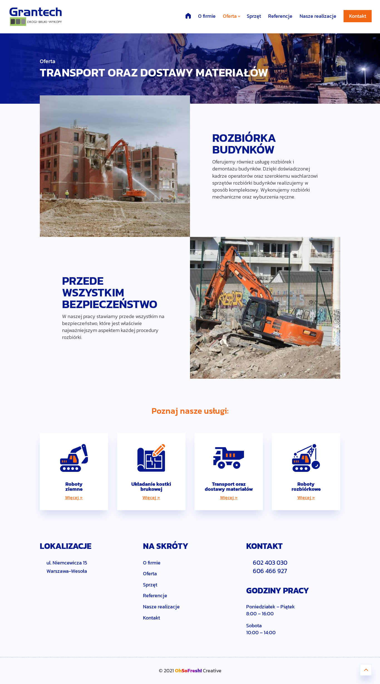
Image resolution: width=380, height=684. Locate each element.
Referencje (280, 16)
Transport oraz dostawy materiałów (229, 486)
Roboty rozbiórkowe (306, 486)
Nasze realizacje (318, 16)
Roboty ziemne (74, 486)
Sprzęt (254, 16)
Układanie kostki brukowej (151, 486)
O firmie (207, 16)
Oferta (230, 16)
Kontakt (357, 16)
